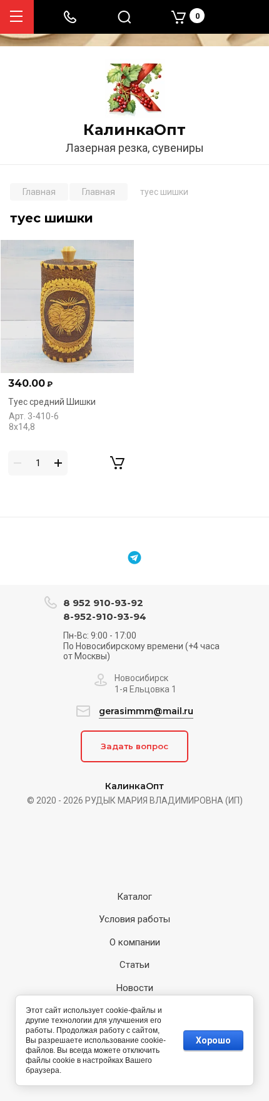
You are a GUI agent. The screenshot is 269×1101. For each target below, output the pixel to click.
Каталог (134, 896)
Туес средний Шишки (52, 402)
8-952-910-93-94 (104, 616)
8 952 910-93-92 (103, 603)
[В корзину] (117, 463)
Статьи (134, 964)
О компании (134, 942)
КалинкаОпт (134, 130)
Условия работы (134, 919)
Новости (134, 988)
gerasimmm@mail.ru (146, 711)
